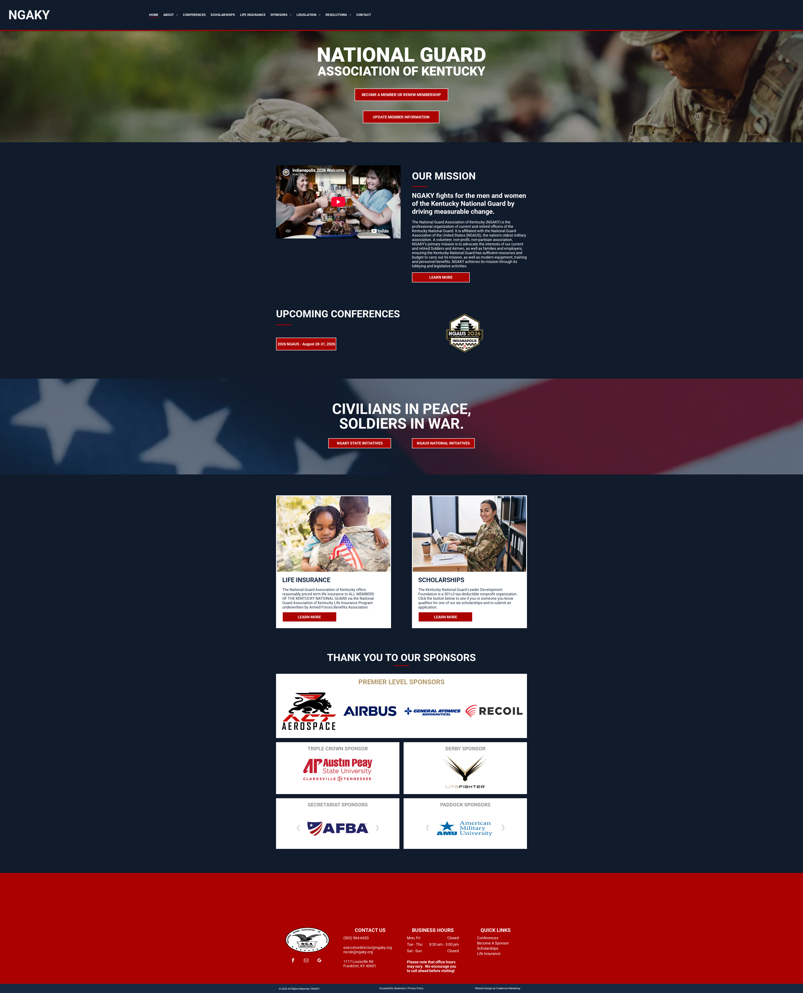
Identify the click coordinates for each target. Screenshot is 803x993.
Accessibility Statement (392, 988)
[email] (306, 961)
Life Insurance (489, 953)
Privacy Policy (415, 988)
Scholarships (487, 948)
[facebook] (293, 961)
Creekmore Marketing (508, 988)
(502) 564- (351, 938)
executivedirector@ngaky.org (367, 947)
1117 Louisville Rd (358, 961)
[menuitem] (154, 15)
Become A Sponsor (493, 943)
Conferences (487, 938)
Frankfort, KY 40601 (359, 966)
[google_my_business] (319, 961)
